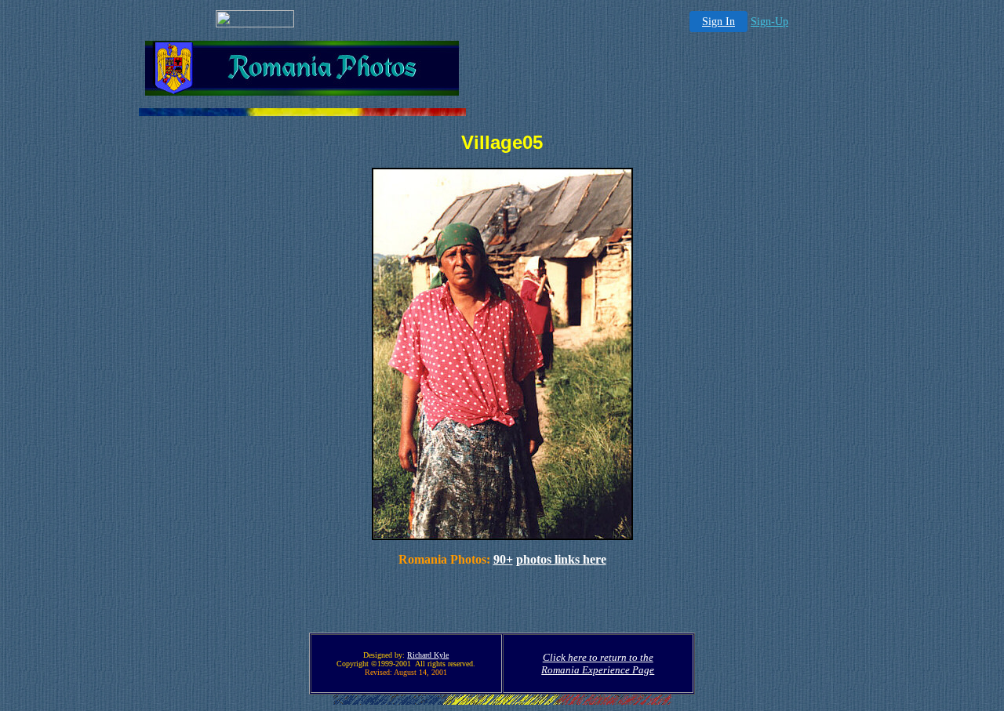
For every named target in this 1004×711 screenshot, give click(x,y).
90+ (503, 559)
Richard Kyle (428, 655)
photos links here (561, 559)
